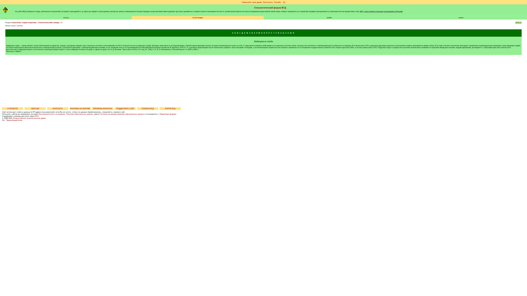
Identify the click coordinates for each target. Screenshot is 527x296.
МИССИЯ (35, 109)
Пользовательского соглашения (51, 114)
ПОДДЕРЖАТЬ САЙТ (125, 109)
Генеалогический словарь (48, 23)
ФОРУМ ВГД (170, 109)
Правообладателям (14, 120)
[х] (284, 2)
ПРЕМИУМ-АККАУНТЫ (102, 109)
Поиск (461, 17)
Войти (329, 17)
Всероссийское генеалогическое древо (29, 118)
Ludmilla (19, 26)
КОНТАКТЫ (58, 109)
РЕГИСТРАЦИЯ (198, 17)
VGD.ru (66, 17)
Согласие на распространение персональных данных (122, 114)
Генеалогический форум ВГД (270, 8)
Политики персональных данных (79, 114)
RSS (37, 116)
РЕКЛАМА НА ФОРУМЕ (80, 109)
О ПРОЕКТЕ (12, 109)
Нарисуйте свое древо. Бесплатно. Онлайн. (261, 2)
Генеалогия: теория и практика (23, 23)
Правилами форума (168, 114)
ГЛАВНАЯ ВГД (148, 109)
